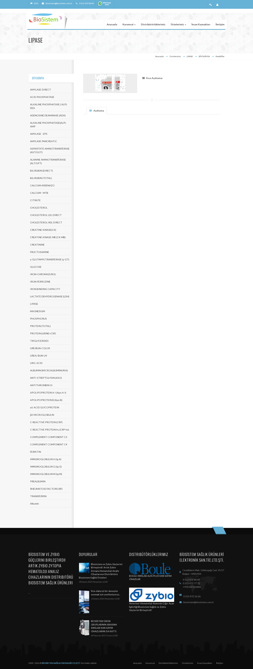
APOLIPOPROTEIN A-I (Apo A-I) (48, 392)
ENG (36, 3)
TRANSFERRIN (38, 496)
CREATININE (37, 244)
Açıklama (98, 110)
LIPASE (34, 303)
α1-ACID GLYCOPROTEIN (44, 407)
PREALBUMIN (37, 481)
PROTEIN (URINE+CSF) (43, 333)
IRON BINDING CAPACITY (45, 289)
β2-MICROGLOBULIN (42, 414)
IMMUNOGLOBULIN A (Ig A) (45, 459)
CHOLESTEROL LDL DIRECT (46, 215)
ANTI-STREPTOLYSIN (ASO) (46, 377)
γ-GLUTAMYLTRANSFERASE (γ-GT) (49, 259)
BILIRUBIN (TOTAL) (41, 178)
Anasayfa (159, 56)
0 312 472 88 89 (86, 3)
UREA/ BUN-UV (38, 355)
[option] (110, 83)
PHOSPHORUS (38, 318)
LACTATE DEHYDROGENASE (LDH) (49, 296)
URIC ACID (36, 363)
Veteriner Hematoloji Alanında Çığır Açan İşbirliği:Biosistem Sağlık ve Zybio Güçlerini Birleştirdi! (151, 607)
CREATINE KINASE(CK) (43, 229)
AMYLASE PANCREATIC (43, 141)
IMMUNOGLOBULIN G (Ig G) (46, 466)
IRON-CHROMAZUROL (43, 274)
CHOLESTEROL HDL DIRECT (46, 222)
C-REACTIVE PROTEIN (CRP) (46, 422)
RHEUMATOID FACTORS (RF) (46, 488)
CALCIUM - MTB (39, 192)
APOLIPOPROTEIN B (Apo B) (46, 400)
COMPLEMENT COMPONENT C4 (48, 444)
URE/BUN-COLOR (40, 348)
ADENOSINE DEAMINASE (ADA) (48, 115)
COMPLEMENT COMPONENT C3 (48, 437)
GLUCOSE (35, 266)
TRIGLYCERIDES (39, 340)
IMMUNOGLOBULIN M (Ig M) (46, 473)
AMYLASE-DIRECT (40, 89)
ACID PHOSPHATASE (42, 96)
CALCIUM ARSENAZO (42, 185)
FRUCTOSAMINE (39, 252)
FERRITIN (35, 451)
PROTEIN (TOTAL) (40, 326)
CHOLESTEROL (39, 207)
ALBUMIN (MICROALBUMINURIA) (49, 370)
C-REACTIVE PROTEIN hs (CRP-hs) (49, 429)
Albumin (34, 503)
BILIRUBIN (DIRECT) (41, 170)
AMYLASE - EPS (38, 133)
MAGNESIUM (37, 311)
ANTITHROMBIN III (41, 385)
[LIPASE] (110, 83)
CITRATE (35, 200)
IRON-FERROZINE (40, 281)
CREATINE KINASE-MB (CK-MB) (48, 237)
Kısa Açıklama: (154, 78)
